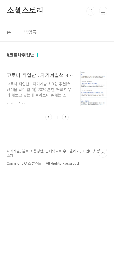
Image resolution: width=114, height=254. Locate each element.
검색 (91, 11)
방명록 (30, 32)
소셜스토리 (25, 11)
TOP (103, 153)
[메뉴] (103, 11)
